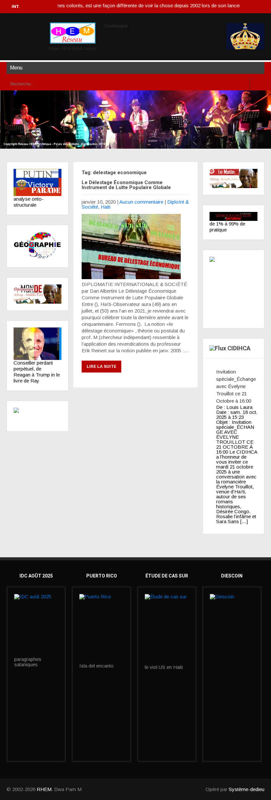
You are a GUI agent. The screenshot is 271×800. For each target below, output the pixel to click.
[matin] (233, 178)
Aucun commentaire (141, 202)
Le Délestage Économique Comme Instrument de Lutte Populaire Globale (126, 184)
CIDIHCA (239, 348)
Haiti (105, 207)
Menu (16, 68)
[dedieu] (233, 216)
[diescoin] (232, 609)
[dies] (37, 416)
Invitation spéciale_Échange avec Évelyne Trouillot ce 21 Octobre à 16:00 (236, 386)
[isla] (101, 628)
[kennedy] (37, 182)
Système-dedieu (246, 789)
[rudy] (37, 343)
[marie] (167, 629)
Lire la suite (101, 366)
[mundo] (37, 294)
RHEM (44, 789)
